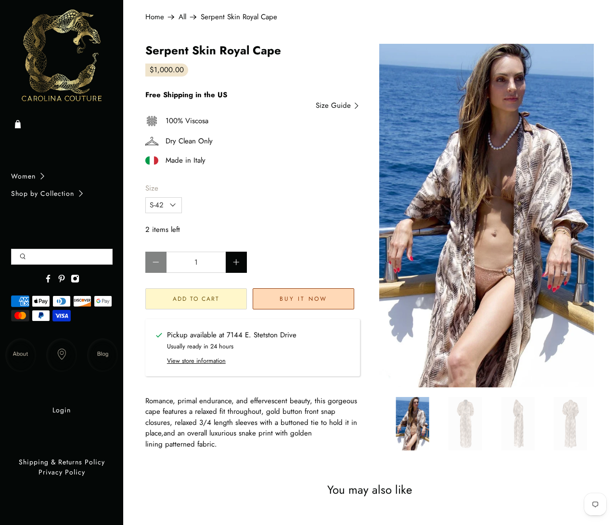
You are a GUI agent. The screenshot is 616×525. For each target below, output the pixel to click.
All (182, 17)
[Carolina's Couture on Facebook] (48, 280)
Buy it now (303, 299)
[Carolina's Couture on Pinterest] (61, 280)
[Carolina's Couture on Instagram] (75, 280)
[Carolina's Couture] (62, 56)
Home (154, 17)
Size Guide (334, 105)
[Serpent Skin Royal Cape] (486, 215)
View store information (196, 360)
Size (151, 188)
